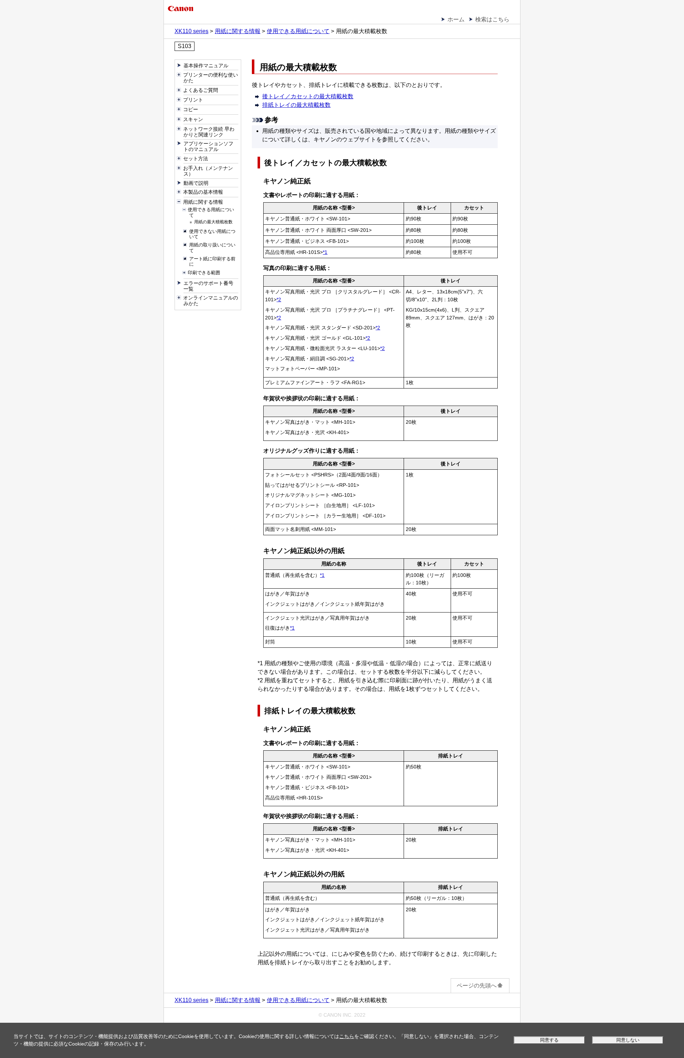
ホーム (456, 19)
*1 (325, 252)
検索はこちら (492, 19)
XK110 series (191, 31)
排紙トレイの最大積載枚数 (296, 105)
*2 (278, 299)
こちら (346, 1036)
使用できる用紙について (298, 31)
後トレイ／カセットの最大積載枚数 (307, 96)
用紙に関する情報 (237, 31)
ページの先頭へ (477, 986)
